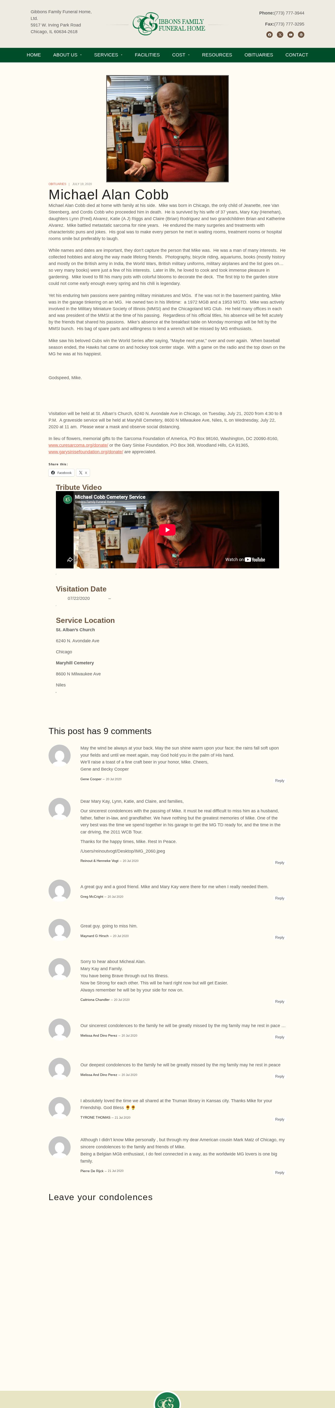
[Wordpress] (301, 34)
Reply (279, 780)
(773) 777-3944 (289, 13)
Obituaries (57, 184)
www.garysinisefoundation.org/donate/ (86, 451)
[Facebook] (269, 34)
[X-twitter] (280, 34)
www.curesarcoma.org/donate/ (78, 445)
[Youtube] (290, 34)
